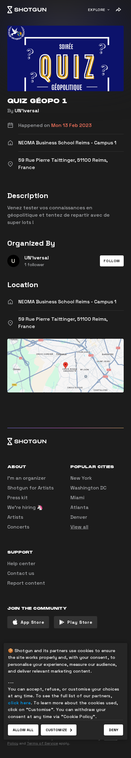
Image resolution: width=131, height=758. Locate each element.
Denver (78, 517)
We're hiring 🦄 (25, 507)
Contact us (20, 573)
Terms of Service (42, 743)
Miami (77, 497)
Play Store (79, 622)
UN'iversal (27, 110)
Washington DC (88, 488)
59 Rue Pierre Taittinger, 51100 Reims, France (63, 323)
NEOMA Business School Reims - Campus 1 (67, 301)
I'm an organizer (26, 478)
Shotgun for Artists (30, 488)
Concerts (18, 527)
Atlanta (79, 507)
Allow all (23, 729)
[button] (112, 260)
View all (79, 527)
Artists (15, 517)
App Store (32, 622)
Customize (56, 729)
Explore (96, 9)
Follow (112, 260)
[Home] (26, 9)
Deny (113, 729)
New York (81, 478)
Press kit (17, 497)
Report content (26, 583)
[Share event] (118, 9)
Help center (21, 563)
